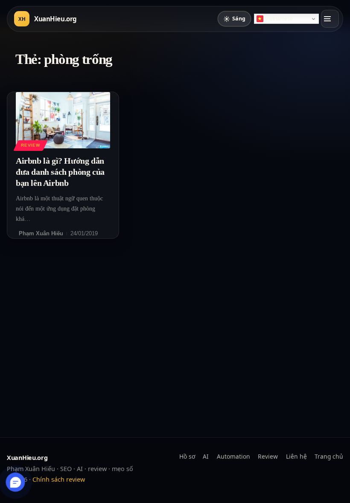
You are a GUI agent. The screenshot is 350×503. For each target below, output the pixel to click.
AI (206, 456)
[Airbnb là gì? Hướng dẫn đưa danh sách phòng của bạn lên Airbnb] (63, 120)
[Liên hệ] (15, 482)
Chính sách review (58, 479)
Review (30, 145)
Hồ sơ (187, 456)
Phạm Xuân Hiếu (41, 233)
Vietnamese (279, 19)
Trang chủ (329, 456)
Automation (233, 456)
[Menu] (330, 19)
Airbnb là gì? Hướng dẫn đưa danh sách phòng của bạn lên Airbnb (60, 172)
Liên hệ (296, 456)
